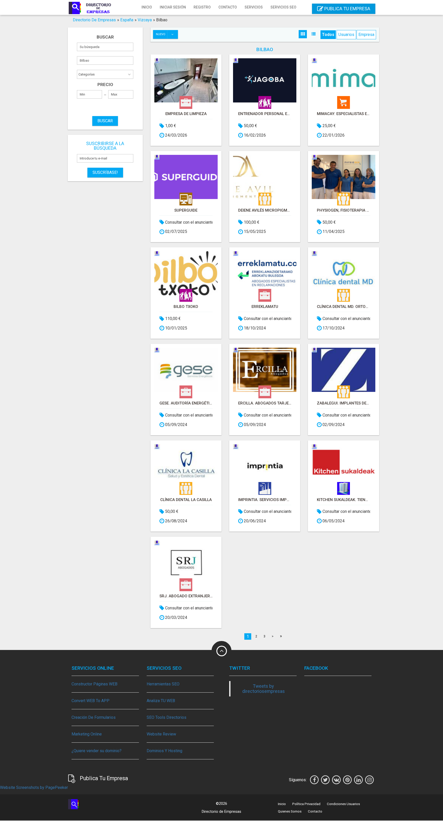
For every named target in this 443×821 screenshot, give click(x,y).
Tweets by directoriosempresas (263, 689)
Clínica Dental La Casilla (186, 499)
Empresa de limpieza (186, 113)
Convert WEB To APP (90, 700)
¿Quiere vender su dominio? (97, 750)
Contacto (227, 7)
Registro (202, 7)
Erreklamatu (264, 306)
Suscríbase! (105, 172)
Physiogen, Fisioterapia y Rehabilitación (343, 210)
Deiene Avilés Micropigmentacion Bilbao (264, 210)
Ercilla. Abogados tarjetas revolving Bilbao (264, 403)
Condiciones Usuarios (343, 804)
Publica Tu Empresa (346, 8)
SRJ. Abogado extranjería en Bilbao (186, 596)
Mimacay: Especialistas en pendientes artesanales (343, 113)
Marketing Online (87, 734)
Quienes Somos (289, 811)
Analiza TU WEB (161, 700)
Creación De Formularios (94, 717)
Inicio (147, 7)
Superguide (185, 210)
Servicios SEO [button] (283, 7)
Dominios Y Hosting (164, 750)
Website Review (161, 734)
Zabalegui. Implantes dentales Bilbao (343, 403)
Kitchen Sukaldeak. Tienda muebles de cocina (343, 499)
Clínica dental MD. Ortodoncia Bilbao (343, 306)
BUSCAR (105, 120)
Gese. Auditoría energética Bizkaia (186, 403)
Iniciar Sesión (173, 7)
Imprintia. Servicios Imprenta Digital (264, 499)
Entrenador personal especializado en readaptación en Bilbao (264, 113)
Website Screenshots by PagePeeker (34, 787)
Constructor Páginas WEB (94, 684)
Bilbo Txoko (186, 306)
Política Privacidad (306, 804)
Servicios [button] (254, 7)
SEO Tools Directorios (166, 717)
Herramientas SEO (163, 684)
